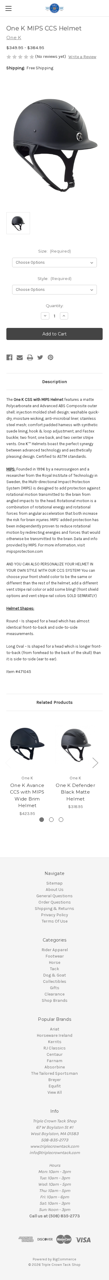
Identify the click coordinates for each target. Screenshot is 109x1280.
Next (95, 762)
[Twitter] (40, 357)
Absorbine (55, 1067)
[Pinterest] (51, 357)
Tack (54, 968)
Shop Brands (55, 1000)
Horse (54, 962)
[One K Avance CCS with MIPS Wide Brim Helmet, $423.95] (27, 744)
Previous (8, 762)
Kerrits (54, 1041)
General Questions (54, 895)
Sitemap (54, 883)
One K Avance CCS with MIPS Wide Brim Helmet (27, 795)
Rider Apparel (54, 949)
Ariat (54, 1029)
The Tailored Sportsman (54, 1073)
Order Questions (54, 902)
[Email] (20, 357)
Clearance (54, 994)
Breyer (54, 1079)
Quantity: (55, 305)
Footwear (54, 956)
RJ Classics (54, 1048)
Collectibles (54, 981)
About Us (55, 889)
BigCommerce (64, 1259)
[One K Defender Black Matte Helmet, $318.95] (75, 744)
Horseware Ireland (54, 1035)
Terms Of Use (55, 921)
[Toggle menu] (8, 8)
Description (54, 381)
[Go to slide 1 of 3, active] (41, 819)
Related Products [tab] (54, 702)
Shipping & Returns (54, 908)
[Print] (30, 357)
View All (55, 1092)
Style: (55, 278)
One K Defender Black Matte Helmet (75, 792)
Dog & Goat (54, 975)
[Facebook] (9, 357)
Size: (54, 251)
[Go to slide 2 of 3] (51, 819)
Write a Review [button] (82, 56)
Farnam (54, 1060)
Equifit (54, 1086)
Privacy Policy (54, 914)
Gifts (54, 987)
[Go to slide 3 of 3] (61, 819)
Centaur (55, 1054)
